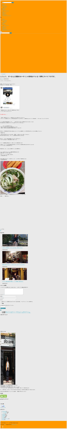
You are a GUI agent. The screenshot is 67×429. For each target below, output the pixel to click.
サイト (1, 299)
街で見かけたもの (5, 418)
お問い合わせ (4, 14)
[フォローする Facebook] (2, 426)
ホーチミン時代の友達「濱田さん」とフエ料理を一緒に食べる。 (13, 281)
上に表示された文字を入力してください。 (7, 305)
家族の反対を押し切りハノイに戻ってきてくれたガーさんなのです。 (13, 264)
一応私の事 (4, 12)
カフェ (5, 7)
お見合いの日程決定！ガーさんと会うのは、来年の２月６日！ (12, 247)
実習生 (3, 5)
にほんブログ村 (3, 407)
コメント (2, 294)
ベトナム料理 (4, 6)
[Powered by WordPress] (4, 424)
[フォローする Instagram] (2, 427)
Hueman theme (14, 424)
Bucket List (4, 411)
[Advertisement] (29, 212)
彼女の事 (3, 24)
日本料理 (3, 22)
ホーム (3, 4)
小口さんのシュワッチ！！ (6, 15)
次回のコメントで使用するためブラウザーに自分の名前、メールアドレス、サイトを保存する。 (17, 301)
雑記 (3, 11)
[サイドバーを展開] (0, 310)
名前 (1, 296)
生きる (3, 13)
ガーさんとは (6, 10)
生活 (3, 23)
